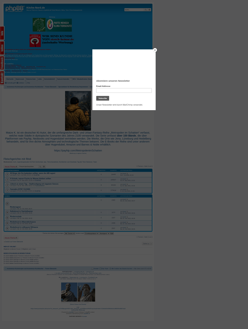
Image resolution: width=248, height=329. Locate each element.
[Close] (155, 50)
